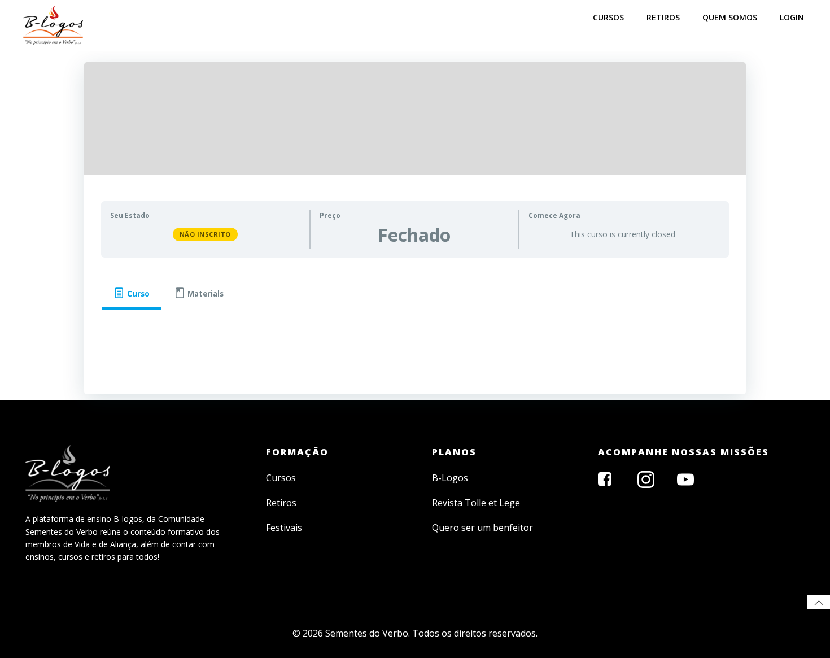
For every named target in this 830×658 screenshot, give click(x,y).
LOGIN (792, 17)
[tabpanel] (415, 329)
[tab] (131, 293)
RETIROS (663, 17)
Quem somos (729, 17)
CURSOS (608, 17)
